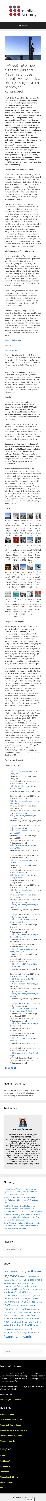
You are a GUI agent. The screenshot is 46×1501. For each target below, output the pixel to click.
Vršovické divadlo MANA (18, 1325)
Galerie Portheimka (25, 1286)
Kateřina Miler (37, 1289)
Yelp (34, 1326)
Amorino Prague (21, 1272)
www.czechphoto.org (13, 340)
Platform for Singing (29, 1312)
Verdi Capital (37, 1322)
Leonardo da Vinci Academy (25, 1296)
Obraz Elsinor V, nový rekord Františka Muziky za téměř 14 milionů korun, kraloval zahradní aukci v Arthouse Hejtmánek (22, 1225)
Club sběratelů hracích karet (13, 1280)
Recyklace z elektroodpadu (21, 1315)
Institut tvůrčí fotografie (14, 1289)
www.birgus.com (11, 350)
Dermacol (28, 1279)
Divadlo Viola (20, 1283)
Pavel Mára (7, 1312)
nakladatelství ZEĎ (18, 1301)
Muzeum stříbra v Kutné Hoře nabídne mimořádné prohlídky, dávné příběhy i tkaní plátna (21, 1200)
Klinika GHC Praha (13, 1292)
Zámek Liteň (22, 1329)
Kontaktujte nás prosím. (11, 1399)
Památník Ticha (33, 1309)
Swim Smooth (16, 1322)
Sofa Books (18, 1318)
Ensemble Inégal (10, 1286)
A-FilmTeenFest (10, 1272)
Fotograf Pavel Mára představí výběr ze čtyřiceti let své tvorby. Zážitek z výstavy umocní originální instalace (20, 1191)
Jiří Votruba (29, 1289)
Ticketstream (27, 1322)
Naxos (32, 1301)
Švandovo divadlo (18, 1336)
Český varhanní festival (30, 1332)
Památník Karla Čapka (16, 1309)
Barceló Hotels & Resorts (29, 1276)
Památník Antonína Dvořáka (23, 1305)
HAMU (36, 1286)
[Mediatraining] (23, 11)
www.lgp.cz (9, 345)
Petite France (17, 1312)
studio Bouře (27, 1318)
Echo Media (30, 1283)
